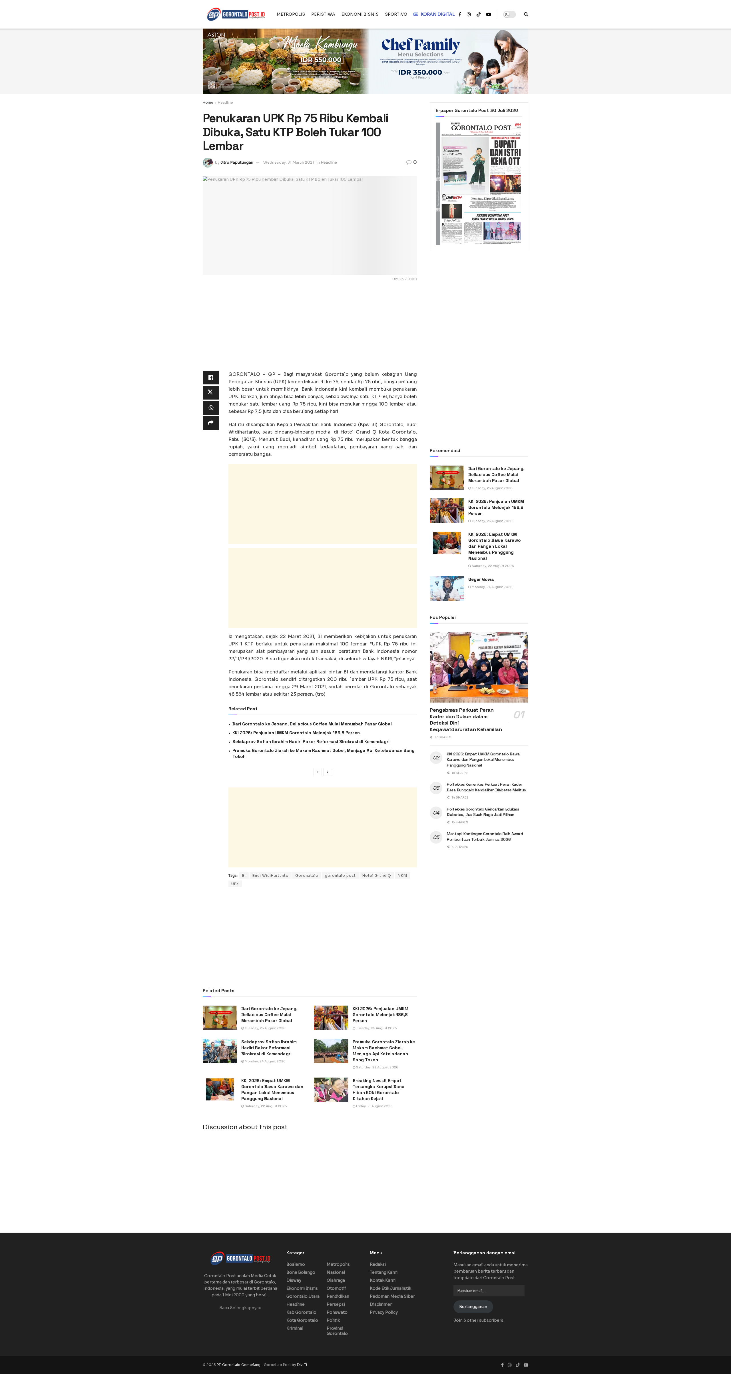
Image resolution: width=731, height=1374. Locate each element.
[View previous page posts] (317, 772)
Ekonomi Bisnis (302, 1288)
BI (244, 875)
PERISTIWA (323, 14)
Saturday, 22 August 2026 (376, 1067)
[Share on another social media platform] (211, 423)
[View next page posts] (328, 772)
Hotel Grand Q (376, 875)
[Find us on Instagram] (469, 14)
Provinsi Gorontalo (337, 1331)
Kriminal (294, 1328)
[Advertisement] (310, 331)
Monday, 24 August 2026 (265, 1061)
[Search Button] (526, 14)
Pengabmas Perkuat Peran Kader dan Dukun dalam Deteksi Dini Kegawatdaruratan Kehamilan (466, 720)
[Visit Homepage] (236, 14)
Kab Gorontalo (301, 1312)
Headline (225, 102)
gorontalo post (340, 875)
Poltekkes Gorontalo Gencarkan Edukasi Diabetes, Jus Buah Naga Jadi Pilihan (483, 812)
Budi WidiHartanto (270, 875)
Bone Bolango (300, 1272)
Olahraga (336, 1280)
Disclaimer (381, 1304)
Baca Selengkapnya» (240, 1307)
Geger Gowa (481, 579)
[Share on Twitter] (211, 393)
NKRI (402, 875)
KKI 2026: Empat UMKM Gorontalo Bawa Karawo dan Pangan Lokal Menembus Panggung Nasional (494, 546)
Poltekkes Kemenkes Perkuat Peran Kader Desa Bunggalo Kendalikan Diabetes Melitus (486, 787)
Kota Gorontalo (302, 1320)
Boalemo (295, 1264)
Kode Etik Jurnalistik (390, 1288)
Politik (333, 1320)
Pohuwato (337, 1312)
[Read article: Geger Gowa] (447, 588)
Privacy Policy (384, 1312)
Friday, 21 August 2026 (374, 1106)
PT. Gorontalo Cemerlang (239, 1365)
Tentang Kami (383, 1272)
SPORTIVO (396, 14)
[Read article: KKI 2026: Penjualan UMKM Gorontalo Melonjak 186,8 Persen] (331, 1018)
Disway (293, 1280)
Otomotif (336, 1288)
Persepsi (336, 1304)
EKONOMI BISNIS (360, 14)
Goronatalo (306, 875)
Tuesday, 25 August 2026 (265, 1028)
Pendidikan (338, 1296)
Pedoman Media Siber (392, 1296)
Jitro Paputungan (236, 162)
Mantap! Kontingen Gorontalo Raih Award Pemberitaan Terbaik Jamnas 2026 (485, 836)
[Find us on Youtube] (488, 14)
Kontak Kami (382, 1280)
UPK (235, 884)
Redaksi (378, 1264)
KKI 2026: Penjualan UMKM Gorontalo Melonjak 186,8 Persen (296, 732)
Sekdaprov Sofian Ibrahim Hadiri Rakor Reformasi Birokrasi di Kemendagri (310, 741)
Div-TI (302, 1365)
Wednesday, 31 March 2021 (288, 162)
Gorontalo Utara (303, 1296)
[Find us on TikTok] (479, 14)
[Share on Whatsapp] (211, 408)
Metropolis (338, 1264)
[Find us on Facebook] (460, 14)
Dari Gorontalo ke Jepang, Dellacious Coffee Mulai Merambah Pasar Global (312, 724)
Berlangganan (473, 1306)
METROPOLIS (291, 14)
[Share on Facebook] (211, 377)
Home (208, 102)
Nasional (336, 1272)
